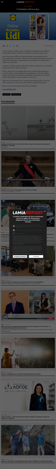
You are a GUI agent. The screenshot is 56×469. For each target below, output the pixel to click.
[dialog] (28, 234)
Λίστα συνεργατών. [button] (28, 244)
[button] (28, 233)
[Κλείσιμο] (44, 211)
